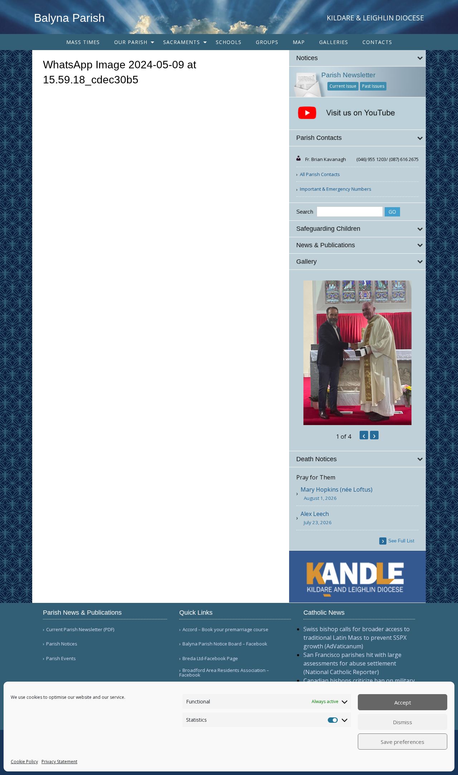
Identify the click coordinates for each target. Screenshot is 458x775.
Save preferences (402, 741)
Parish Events (61, 658)
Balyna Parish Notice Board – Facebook (224, 644)
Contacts (377, 42)
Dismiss (402, 722)
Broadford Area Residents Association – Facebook (224, 672)
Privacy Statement (59, 762)
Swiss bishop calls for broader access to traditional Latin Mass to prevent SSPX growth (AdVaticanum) (356, 637)
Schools (229, 42)
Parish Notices (61, 644)
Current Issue (343, 86)
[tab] (357, 58)
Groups (267, 42)
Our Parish (130, 42)
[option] (357, 353)
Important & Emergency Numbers (335, 189)
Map (299, 42)
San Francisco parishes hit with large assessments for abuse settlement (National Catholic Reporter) (352, 663)
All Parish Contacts (320, 174)
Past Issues (373, 86)
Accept (402, 702)
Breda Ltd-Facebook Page (210, 658)
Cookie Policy (24, 762)
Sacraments (181, 42)
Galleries (333, 42)
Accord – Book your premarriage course (225, 629)
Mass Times (83, 42)
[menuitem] (83, 42)
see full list (401, 541)
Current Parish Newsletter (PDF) (80, 629)
